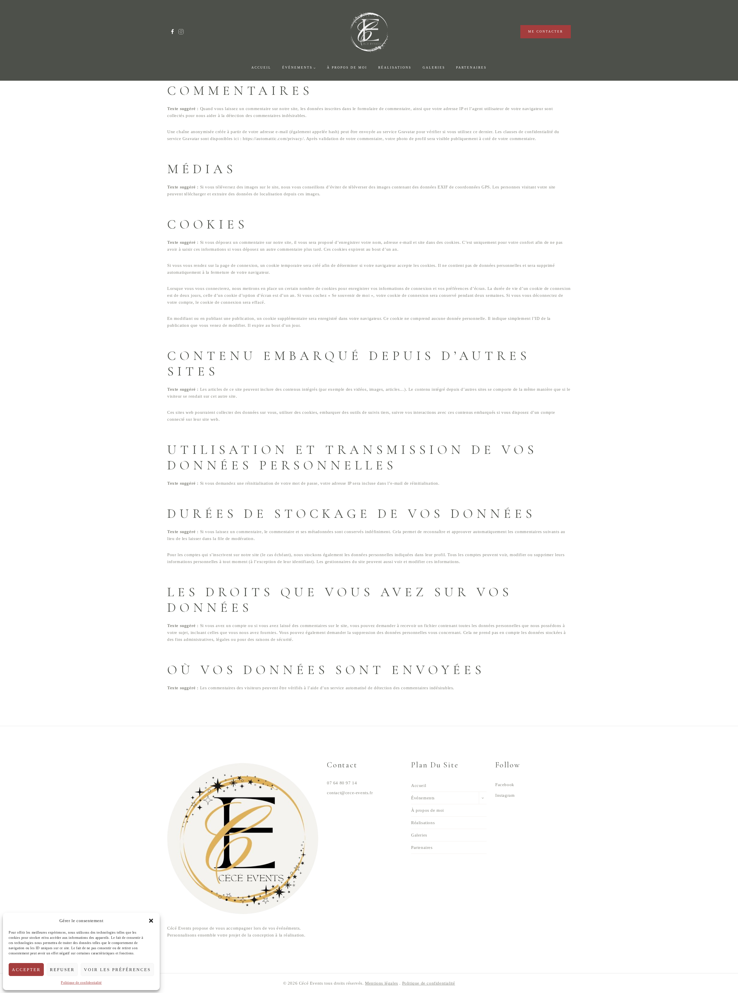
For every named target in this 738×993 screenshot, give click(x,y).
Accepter (26, 969)
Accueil (261, 67)
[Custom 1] (181, 31)
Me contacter (545, 31)
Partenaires (471, 67)
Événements (423, 798)
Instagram (505, 795)
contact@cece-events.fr (350, 792)
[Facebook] (172, 32)
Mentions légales (381, 983)
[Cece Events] (369, 32)
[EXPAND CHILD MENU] (483, 798)
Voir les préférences (117, 969)
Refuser (62, 969)
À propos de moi (347, 67)
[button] (151, 921)
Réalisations (394, 67)
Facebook (504, 784)
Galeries (434, 67)
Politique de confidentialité (81, 983)
